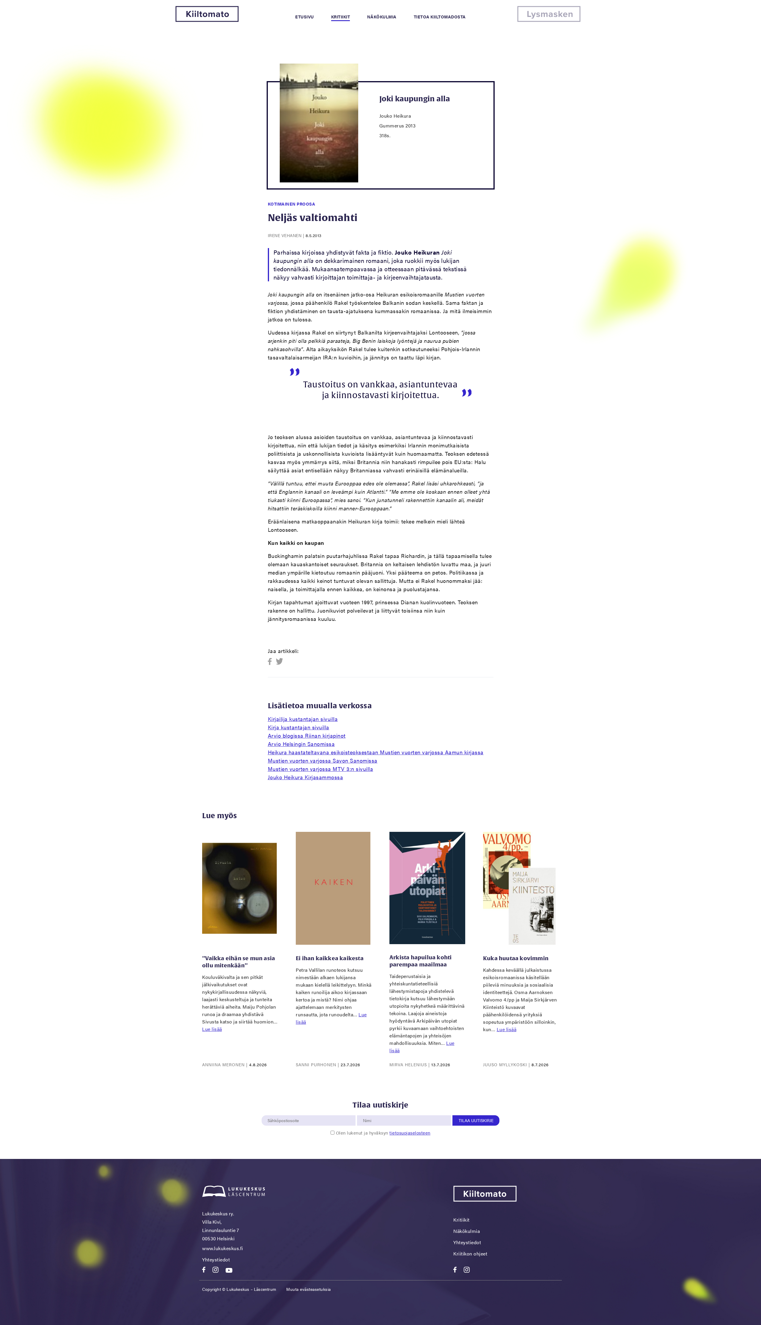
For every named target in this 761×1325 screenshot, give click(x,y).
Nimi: (367, 1112)
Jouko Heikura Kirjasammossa (305, 777)
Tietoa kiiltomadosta (440, 17)
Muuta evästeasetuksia (308, 1289)
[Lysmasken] (549, 20)
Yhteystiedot (216, 1259)
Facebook (271, 661)
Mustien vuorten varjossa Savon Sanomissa (323, 760)
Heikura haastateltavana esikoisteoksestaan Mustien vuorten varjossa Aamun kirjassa (376, 752)
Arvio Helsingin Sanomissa (301, 743)
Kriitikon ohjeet (470, 1253)
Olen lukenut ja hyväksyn (383, 1133)
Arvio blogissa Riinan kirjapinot (307, 735)
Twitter (279, 661)
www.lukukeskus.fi (222, 1248)
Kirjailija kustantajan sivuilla (303, 719)
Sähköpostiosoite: (284, 1112)
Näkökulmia (382, 17)
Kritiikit (340, 17)
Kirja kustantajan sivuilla (298, 727)
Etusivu (304, 17)
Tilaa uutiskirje (476, 1120)
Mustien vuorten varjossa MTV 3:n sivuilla (320, 768)
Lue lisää (212, 1029)
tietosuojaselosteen (409, 1133)
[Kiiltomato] (207, 20)
